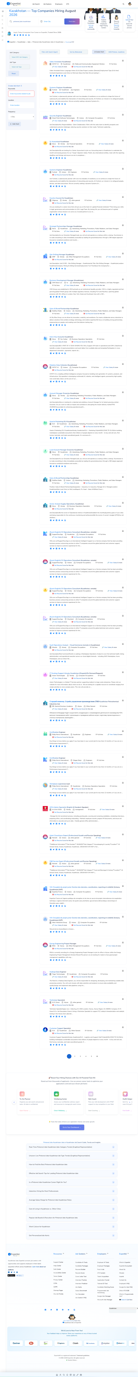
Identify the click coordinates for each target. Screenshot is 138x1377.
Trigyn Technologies (58, 974)
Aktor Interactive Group (59, 922)
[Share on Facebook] (15, 35)
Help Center (57, 1266)
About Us (122, 1269)
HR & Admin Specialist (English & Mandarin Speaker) (69, 807)
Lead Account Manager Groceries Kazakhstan (66, 450)
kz (67, 283)
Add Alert (15, 124)
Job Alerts (78, 1287)
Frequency (11, 112)
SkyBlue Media (57, 311)
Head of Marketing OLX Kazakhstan (63, 421)
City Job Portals (58, 1294)
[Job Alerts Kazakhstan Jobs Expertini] (67, 1375)
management (79, 809)
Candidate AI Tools (81, 1262)
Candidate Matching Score (105, 1287)
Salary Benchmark (81, 1291)
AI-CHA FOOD (57, 809)
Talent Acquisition (103, 1276)
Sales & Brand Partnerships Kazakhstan (64, 309)
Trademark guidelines (82, 1355)
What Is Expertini (124, 1262)
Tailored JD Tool (102, 1284)
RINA (53, 946)
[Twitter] (12, 1273)
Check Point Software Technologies (63, 118)
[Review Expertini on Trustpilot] (46, 1343)
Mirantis (54, 647)
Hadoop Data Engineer (58, 972)
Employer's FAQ (124, 1284)
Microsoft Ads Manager (104, 1300)
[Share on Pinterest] (23, 35)
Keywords (11, 89)
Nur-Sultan (63, 339)
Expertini (123, 1254)
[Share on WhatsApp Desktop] (29, 35)
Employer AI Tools (103, 1262)
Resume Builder (80, 1269)
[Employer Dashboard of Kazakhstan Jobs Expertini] (71, 1375)
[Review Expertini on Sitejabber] (105, 1343)
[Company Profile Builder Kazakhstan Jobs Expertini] (74, 1375)
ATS (67, 4)
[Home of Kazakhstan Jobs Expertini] (57, 1375)
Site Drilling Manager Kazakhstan (62, 254)
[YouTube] (17, 1273)
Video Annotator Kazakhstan (60, 62)
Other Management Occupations (79, 257)
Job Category (14, 52)
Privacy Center (58, 1280)
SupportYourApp (57, 534)
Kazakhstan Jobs (69, 1323)
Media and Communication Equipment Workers (90, 64)
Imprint (121, 1276)
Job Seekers (47, 4)
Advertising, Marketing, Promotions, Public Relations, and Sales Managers (95, 229)
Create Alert (100, 52)
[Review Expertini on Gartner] (16, 1343)
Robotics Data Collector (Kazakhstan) (63, 365)
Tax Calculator (79, 1294)
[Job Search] (123, 4)
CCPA (55, 1283)
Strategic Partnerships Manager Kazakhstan (66, 226)
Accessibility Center (59, 1273)
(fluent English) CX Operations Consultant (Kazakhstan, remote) (73, 532)
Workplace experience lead (60, 784)
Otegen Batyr (77, 760)
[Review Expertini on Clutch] (75, 1343)
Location (11, 100)
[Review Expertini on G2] (31, 1343)
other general (76, 200)
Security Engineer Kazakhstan (60, 116)
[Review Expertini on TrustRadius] (90, 1343)
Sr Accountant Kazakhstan (59, 141)
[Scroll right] (130, 1102)
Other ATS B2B (124, 1291)
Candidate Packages (81, 1266)
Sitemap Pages (58, 1290)
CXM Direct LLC (57, 283)
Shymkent (70, 619)
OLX (53, 424)
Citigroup (55, 200)
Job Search (36, 4)
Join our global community (90, 27)
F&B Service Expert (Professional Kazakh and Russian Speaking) (73, 861)
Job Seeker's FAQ (80, 1298)
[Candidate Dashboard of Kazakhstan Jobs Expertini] (60, 1375)
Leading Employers (103, 23)
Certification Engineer (57, 732)
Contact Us (122, 1280)
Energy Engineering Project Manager (63, 944)
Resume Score (79, 1273)
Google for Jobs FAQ (125, 1287)
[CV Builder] (2, 32)
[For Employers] (2, 28)
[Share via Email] (26, 35)
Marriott (54, 838)
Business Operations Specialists (82, 339)
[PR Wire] (2, 40)
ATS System (101, 1273)
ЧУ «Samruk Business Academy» (62, 706)
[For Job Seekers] (2, 24)
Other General (90, 706)
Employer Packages (103, 1266)
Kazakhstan (66, 64)
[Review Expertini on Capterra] (60, 1343)
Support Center (58, 1262)
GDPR (55, 1287)
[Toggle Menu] (3, 11)
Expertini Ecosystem (125, 1266)
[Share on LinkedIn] (20, 35)
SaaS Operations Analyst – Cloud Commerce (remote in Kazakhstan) (75, 645)
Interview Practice (81, 1280)
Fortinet (54, 90)
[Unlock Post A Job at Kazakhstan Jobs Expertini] (77, 1375)
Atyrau (79, 706)
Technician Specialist (57, 1000)
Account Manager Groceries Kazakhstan (64, 393)
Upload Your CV (129, 21)
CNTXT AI (55, 64)
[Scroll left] (14, 1102)
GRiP (53, 257)
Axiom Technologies (58, 676)
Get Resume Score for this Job (83, 67)
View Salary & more (60, 67)
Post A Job (100, 1269)
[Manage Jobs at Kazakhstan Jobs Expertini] (81, 1375)
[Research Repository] (2, 36)
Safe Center (57, 1269)
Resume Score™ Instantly (116, 27)
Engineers (76, 90)
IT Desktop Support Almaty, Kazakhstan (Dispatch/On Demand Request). (76, 673)
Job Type (13, 62)
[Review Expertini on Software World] (120, 1343)
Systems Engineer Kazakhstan (61, 87)
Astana (81, 118)
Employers (58, 4)
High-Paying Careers (104, 27)
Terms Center (57, 1276)
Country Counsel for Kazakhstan (61, 198)
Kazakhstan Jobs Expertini (16, 1261)
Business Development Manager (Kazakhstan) (67, 280)
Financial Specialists (76, 144)
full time (92, 809)
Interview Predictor (81, 1284)
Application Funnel (103, 1280)
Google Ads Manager (104, 1296)
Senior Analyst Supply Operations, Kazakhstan (67, 504)
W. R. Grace (56, 1002)
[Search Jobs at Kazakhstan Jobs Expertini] (64, 1375)
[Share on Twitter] (17, 35)
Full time (114, 64)
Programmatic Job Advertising (103, 1292)
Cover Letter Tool (80, 1276)
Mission (121, 1273)
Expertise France (57, 892)
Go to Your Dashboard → (72, 1127)
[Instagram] (14, 1273)
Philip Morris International (60, 734)
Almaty (62, 144)
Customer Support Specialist (60, 1028)
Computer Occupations (95, 118)
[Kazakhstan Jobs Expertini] (16, 4)
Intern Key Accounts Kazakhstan (61, 337)
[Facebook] (9, 1273)
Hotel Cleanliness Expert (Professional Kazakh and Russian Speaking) (75, 835)
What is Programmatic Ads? (126, 1295)
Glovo (54, 144)
